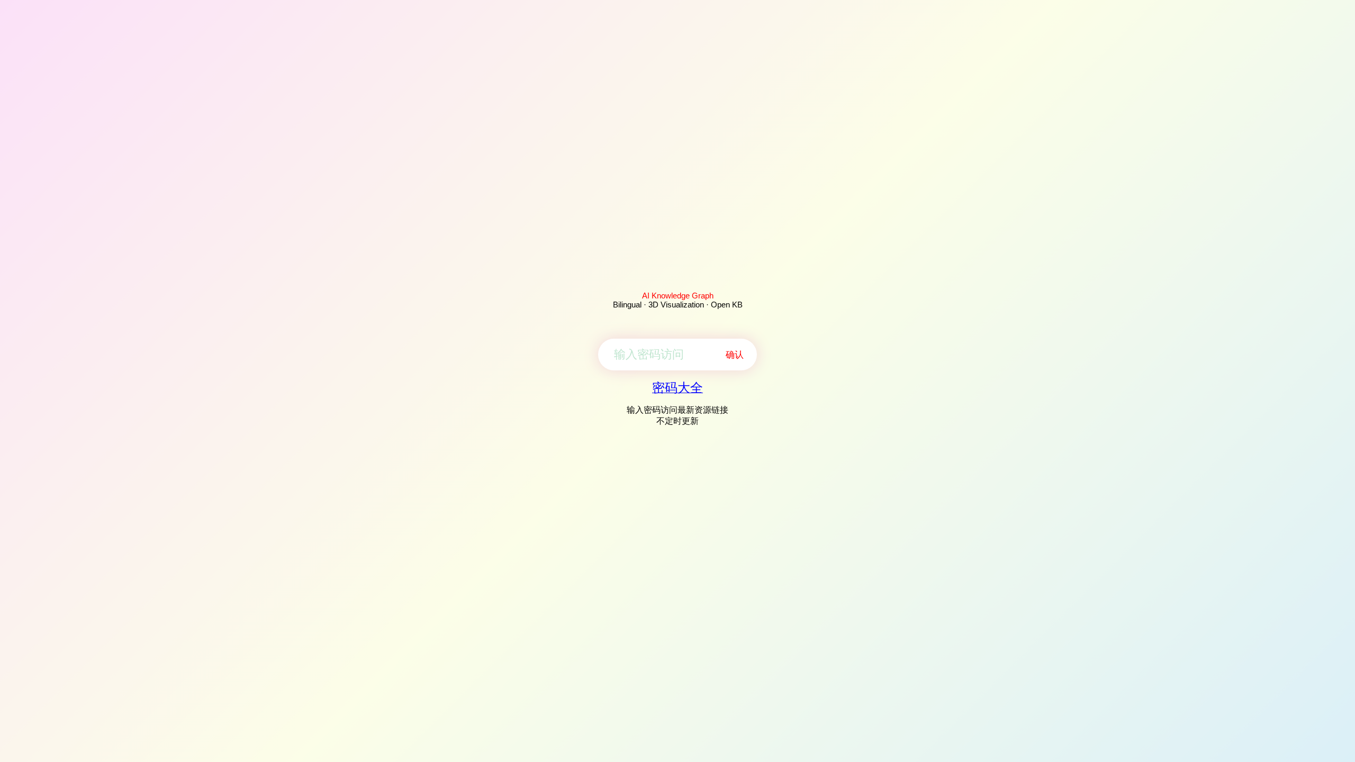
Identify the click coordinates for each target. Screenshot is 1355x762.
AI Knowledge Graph (677, 295)
